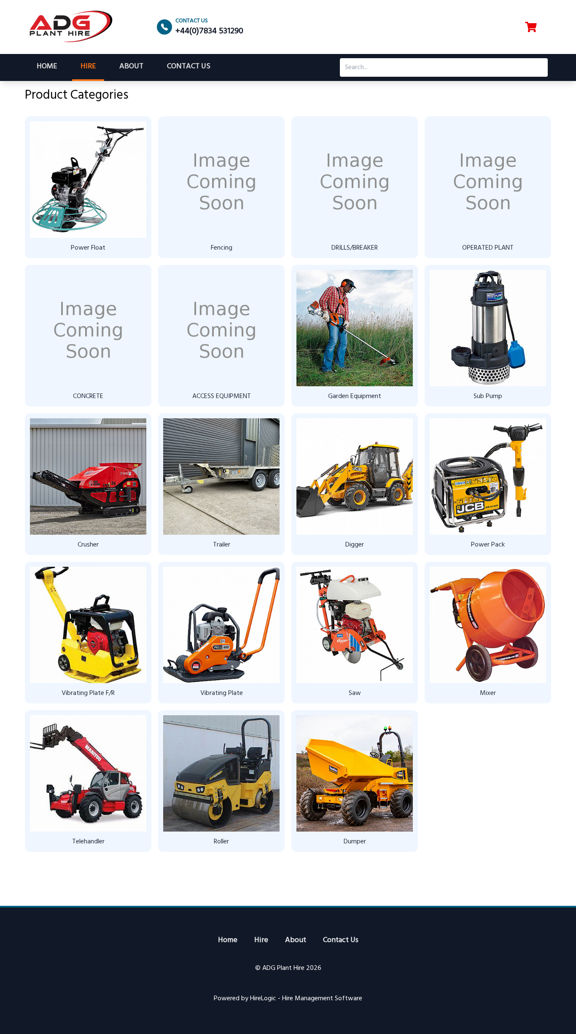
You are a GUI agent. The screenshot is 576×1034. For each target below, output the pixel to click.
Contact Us (188, 66)
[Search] (538, 67)
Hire (88, 66)
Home (47, 66)
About (131, 66)
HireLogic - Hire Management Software (306, 998)
